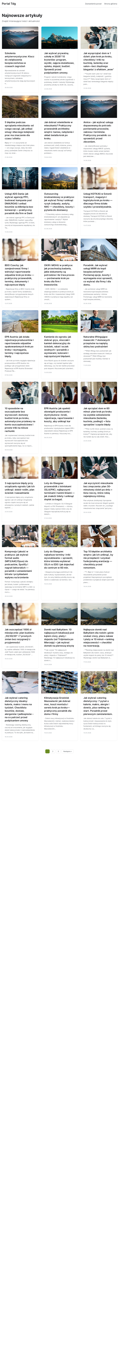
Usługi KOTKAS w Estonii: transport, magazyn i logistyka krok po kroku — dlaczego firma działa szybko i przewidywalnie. (97, 200)
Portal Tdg (9, 3)
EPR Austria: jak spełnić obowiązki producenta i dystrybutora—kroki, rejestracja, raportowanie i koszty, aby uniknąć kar (59, 415)
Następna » (67, 751)
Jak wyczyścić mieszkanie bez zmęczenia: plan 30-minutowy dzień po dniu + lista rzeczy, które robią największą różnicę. (98, 490)
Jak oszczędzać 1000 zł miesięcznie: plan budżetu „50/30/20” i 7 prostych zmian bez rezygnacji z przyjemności (19, 636)
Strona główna (110, 4)
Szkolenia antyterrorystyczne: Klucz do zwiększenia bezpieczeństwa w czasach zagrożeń (19, 60)
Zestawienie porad (93, 4)
